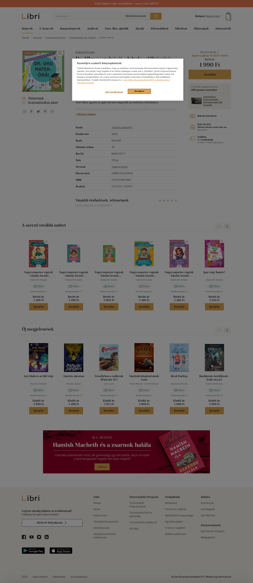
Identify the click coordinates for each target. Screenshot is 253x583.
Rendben (139, 91)
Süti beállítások (114, 92)
